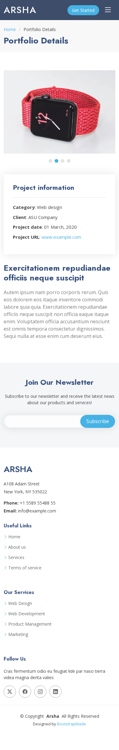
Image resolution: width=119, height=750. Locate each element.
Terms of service (24, 568)
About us (17, 547)
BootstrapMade (71, 724)
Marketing (18, 634)
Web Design (20, 603)
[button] (50, 161)
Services (16, 557)
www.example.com (61, 237)
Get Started (83, 10)
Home (10, 29)
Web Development (26, 614)
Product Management (30, 624)
